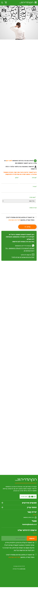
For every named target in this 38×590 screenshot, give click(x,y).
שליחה (28, 227)
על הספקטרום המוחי (19, 8)
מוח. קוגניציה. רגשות (28, 440)
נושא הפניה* (32, 197)
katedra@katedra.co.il (29, 524)
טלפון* (17, 177)
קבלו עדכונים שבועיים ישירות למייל (23, 257)
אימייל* (35, 186)
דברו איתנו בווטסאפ (29, 517)
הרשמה (31, 538)
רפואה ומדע (23, 51)
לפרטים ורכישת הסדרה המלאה (19, 393)
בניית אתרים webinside (19, 569)
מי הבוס (8, 8)
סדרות (30, 8)
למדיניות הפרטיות (14, 220)
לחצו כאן (29, 163)
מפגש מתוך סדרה (15, 51)
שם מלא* (34, 177)
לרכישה (19, 62)
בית (35, 8)
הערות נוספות (33, 208)
